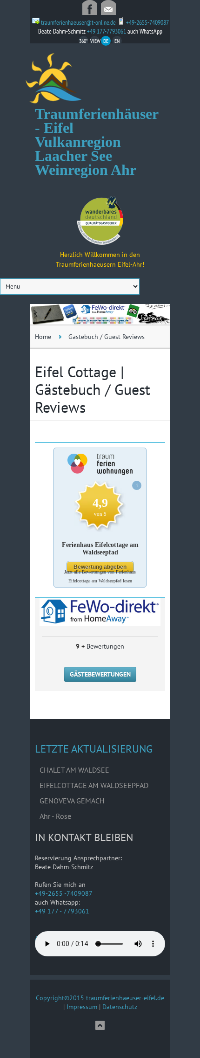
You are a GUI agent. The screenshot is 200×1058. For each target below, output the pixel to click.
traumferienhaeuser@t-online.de (108, 7)
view (95, 40)
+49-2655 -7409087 (64, 893)
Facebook (89, 7)
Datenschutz (119, 1007)
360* (83, 40)
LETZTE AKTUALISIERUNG (94, 748)
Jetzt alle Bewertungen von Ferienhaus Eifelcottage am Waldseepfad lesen (100, 576)
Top (100, 1025)
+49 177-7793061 (107, 31)
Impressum (82, 1007)
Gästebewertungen (100, 674)
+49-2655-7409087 (147, 22)
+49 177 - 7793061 (62, 911)
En (117, 40)
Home (43, 336)
